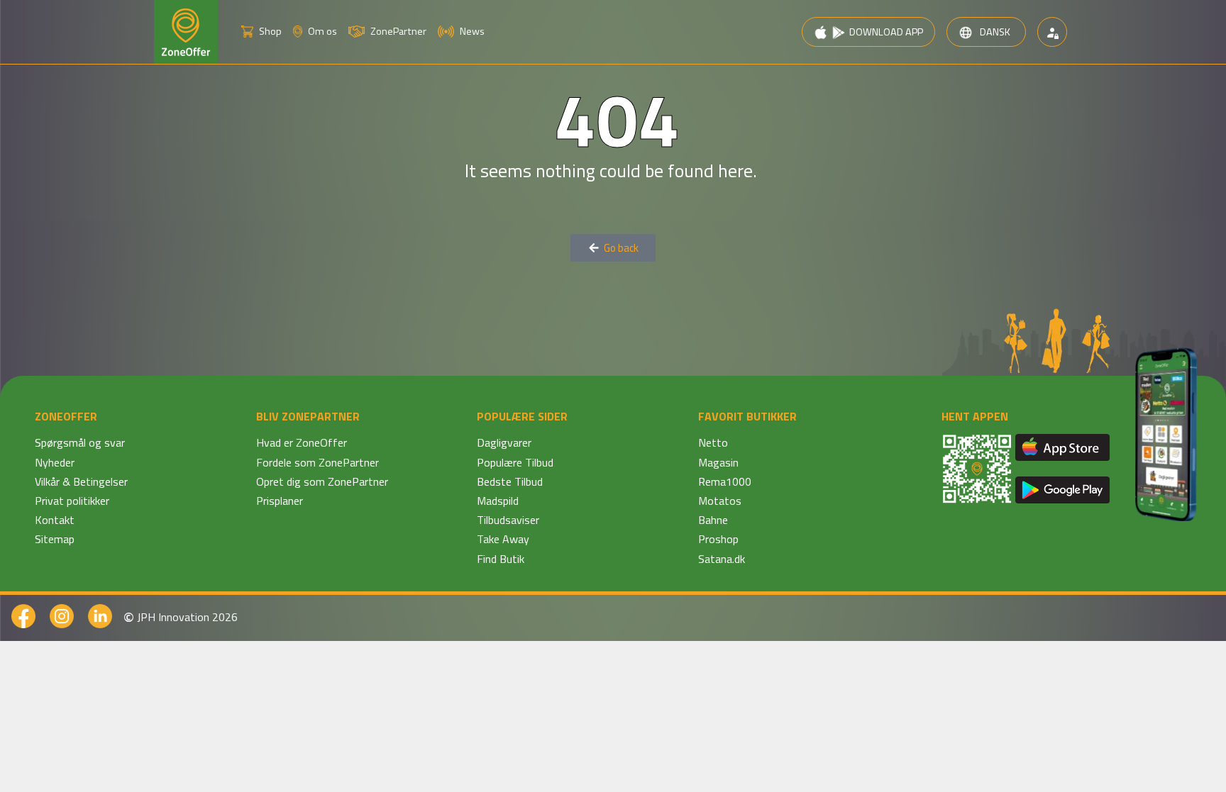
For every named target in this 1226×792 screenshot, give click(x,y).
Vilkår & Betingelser (81, 481)
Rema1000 (724, 481)
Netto (713, 442)
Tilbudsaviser (508, 519)
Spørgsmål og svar (80, 442)
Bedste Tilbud (510, 481)
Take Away (503, 538)
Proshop (718, 538)
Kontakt (54, 519)
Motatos (719, 500)
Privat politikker (72, 500)
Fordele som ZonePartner (317, 462)
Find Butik (500, 558)
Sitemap (54, 538)
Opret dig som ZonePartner (322, 481)
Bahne (713, 519)
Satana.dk (721, 558)
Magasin (718, 462)
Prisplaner (279, 500)
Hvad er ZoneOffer (301, 442)
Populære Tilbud (515, 462)
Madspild (498, 500)
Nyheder (54, 462)
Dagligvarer (504, 442)
